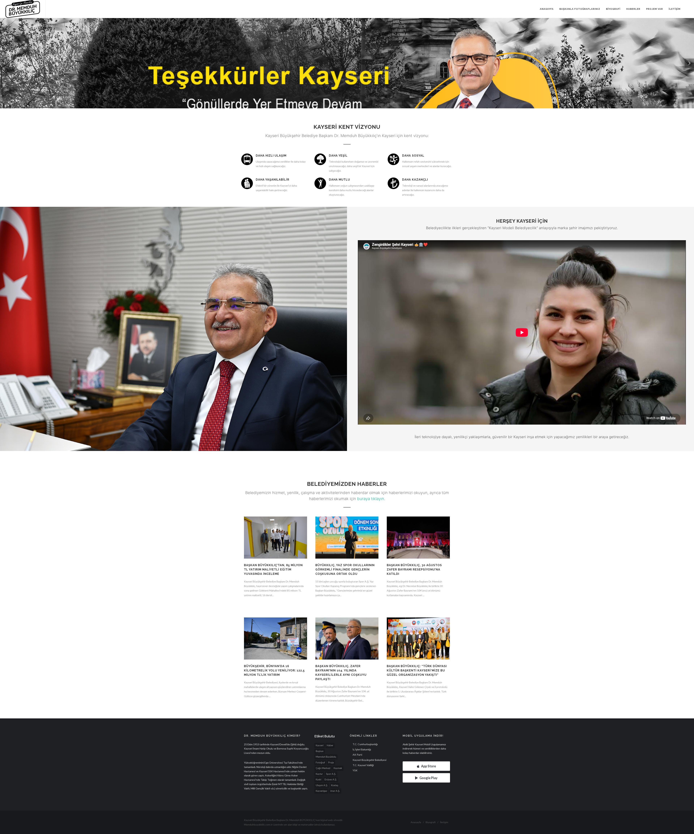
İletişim (674, 9)
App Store (428, 766)
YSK (355, 770)
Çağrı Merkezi (323, 768)
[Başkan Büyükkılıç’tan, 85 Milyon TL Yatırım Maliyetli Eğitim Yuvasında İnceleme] (275, 540)
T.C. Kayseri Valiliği (363, 765)
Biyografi (613, 9)
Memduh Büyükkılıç (326, 756)
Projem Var (654, 9)
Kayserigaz (321, 790)
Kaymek (338, 768)
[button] (4, 63)
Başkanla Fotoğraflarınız (579, 9)
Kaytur (319, 773)
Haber (330, 745)
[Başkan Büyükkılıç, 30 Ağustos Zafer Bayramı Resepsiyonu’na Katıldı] (418, 540)
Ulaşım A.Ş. (322, 785)
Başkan (320, 751)
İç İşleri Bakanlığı (362, 749)
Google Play (428, 778)
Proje (331, 762)
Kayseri (320, 745)
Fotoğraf (320, 762)
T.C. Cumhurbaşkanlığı (365, 744)
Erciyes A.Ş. (331, 779)
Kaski (318, 779)
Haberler (633, 9)
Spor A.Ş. (331, 773)
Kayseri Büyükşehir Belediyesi (369, 759)
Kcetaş (334, 785)
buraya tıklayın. (371, 498)
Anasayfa (547, 9)
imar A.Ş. (335, 790)
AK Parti (357, 754)
